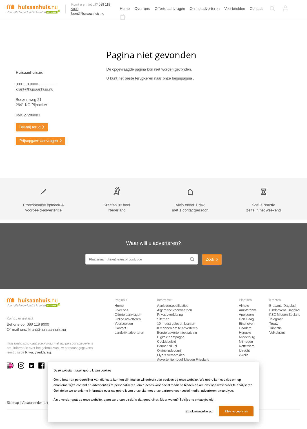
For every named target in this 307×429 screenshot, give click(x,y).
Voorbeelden (234, 9)
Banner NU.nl (167, 346)
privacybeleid (204, 399)
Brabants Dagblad (282, 305)
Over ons (142, 9)
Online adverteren (205, 9)
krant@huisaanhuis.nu (87, 13)
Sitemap (163, 319)
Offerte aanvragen (170, 9)
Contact (256, 9)
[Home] (33, 9)
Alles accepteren (236, 411)
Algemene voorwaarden (174, 310)
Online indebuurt (169, 350)
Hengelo (245, 332)
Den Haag (246, 319)
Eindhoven (246, 323)
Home (125, 9)
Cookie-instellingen (199, 411)
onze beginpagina (177, 78)
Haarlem (245, 328)
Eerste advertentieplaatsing (177, 332)
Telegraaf (276, 319)
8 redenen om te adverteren (177, 328)
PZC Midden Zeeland (284, 314)
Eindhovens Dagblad (284, 310)
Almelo (244, 305)
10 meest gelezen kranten (176, 323)
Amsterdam (247, 310)
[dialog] (153, 392)
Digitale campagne (170, 337)
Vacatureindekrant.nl (36, 403)
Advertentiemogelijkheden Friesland (183, 359)
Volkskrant (277, 332)
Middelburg (247, 337)
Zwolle (243, 355)
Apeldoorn (246, 314)
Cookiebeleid (166, 341)
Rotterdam (246, 346)
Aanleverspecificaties (172, 305)
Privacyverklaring (38, 352)
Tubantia (275, 328)
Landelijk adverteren (129, 332)
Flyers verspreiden (171, 355)
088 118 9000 (27, 84)
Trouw (273, 323)
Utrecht (244, 350)
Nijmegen (246, 341)
